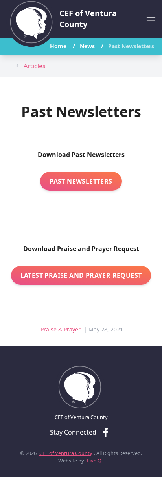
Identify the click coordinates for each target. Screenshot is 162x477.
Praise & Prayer (60, 329)
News (87, 46)
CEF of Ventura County (65, 453)
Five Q (94, 460)
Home (58, 46)
